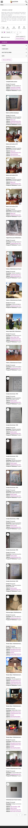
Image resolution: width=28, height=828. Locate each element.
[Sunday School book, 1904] (14, 478)
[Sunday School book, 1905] (14, 415)
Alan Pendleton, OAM (15, 806)
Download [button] (8, 27)
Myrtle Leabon (13, 400)
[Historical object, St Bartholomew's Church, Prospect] (14, 602)
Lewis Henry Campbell (15, 87)
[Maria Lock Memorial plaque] (14, 103)
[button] (14, 28)
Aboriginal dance (14, 154)
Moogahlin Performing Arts (16, 649)
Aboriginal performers (15, 155)
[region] (14, 51)
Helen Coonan (13, 808)
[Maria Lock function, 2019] (14, 134)
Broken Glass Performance (16, 654)
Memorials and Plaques (15, 122)
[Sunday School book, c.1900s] (14, 509)
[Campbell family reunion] (14, 72)
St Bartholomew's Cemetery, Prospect (19, 338)
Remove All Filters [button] (20, 38)
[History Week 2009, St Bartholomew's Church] (14, 321)
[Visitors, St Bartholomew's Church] (14, 259)
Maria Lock (12, 119)
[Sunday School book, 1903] (14, 384)
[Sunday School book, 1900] (14, 571)
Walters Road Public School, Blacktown (19, 276)
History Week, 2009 (14, 337)
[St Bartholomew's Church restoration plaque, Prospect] (14, 790)
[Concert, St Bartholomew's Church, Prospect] (14, 759)
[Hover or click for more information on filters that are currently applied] (24, 36)
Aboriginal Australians (15, 716)
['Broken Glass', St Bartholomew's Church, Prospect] (14, 634)
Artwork (12, 652)
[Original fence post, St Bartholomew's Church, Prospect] (14, 228)
